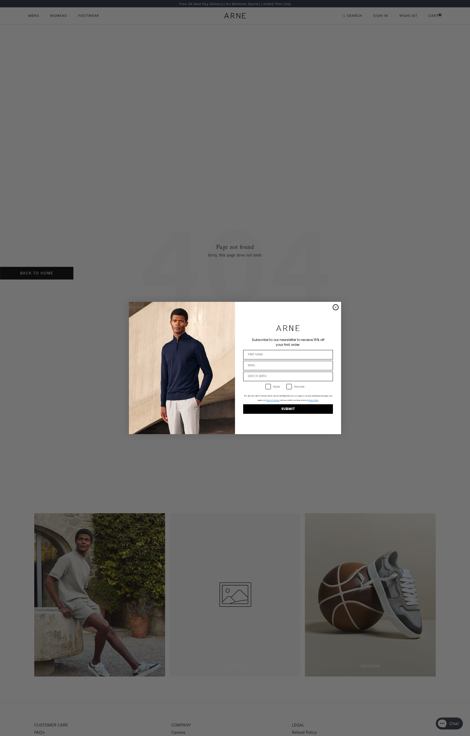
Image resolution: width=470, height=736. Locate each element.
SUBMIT (288, 408)
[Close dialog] (335, 307)
